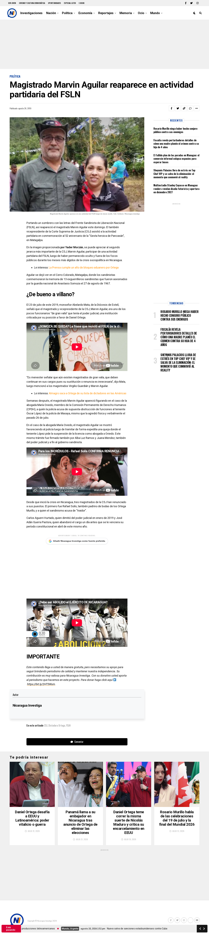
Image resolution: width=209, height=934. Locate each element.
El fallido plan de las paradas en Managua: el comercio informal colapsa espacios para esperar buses (176, 158)
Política (67, 13)
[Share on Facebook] (171, 108)
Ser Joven (12, 3)
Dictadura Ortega (57, 725)
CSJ (45, 725)
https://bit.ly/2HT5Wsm (41, 684)
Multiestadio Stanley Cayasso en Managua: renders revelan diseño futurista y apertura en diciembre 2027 (176, 188)
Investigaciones (31, 13)
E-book (81, 3)
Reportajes (106, 13)
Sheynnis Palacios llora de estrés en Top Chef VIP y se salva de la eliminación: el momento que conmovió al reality (174, 173)
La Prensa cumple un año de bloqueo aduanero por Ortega (84, 267)
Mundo (155, 13)
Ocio (141, 13)
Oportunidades (54, 3)
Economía (85, 13)
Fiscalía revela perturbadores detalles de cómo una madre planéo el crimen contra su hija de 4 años (176, 143)
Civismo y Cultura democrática (32, 3)
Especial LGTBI (70, 3)
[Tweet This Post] (178, 108)
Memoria (125, 13)
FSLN (68, 725)
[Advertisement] (104, 44)
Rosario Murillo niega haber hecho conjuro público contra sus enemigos (175, 130)
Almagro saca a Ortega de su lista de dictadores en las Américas (87, 393)
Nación (51, 13)
